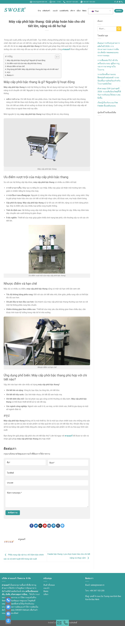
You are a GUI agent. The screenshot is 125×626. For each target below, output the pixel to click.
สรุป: (8, 72)
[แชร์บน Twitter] (36, 526)
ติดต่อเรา (10, 75)
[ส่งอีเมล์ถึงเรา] (119, 2)
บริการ (72, 11)
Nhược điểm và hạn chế (16, 66)
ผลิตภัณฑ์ (46, 11)
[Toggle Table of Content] (56, 57)
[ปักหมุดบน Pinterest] (45, 526)
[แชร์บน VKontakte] (49, 526)
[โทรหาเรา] (122, 2)
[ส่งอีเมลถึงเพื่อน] (40, 526)
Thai (96, 11)
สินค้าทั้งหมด (49, 585)
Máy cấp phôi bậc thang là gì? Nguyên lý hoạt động (26, 60)
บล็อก (79, 11)
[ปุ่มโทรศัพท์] (65, 623)
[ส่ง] (118, 28)
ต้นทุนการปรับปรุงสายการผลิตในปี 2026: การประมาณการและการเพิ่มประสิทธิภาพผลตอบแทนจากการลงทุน (109, 49)
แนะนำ (55, 11)
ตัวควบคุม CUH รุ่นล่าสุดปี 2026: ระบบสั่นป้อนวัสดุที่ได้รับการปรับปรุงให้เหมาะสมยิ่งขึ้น (109, 93)
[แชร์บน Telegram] (62, 526)
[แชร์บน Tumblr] (58, 526)
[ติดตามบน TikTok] (117, 2)
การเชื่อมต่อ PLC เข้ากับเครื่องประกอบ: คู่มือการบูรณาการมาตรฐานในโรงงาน (108, 65)
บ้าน (39, 11)
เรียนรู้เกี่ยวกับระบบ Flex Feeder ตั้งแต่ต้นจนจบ (108, 104)
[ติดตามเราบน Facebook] (115, 2)
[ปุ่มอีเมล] (59, 623)
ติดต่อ (84, 11)
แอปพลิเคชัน (64, 11)
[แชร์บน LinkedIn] (54, 526)
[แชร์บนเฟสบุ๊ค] (32, 526)
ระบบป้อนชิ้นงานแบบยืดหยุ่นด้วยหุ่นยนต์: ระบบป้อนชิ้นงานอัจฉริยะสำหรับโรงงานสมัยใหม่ (109, 79)
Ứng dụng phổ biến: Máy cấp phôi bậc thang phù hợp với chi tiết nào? (33, 69)
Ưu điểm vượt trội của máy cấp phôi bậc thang (24, 63)
